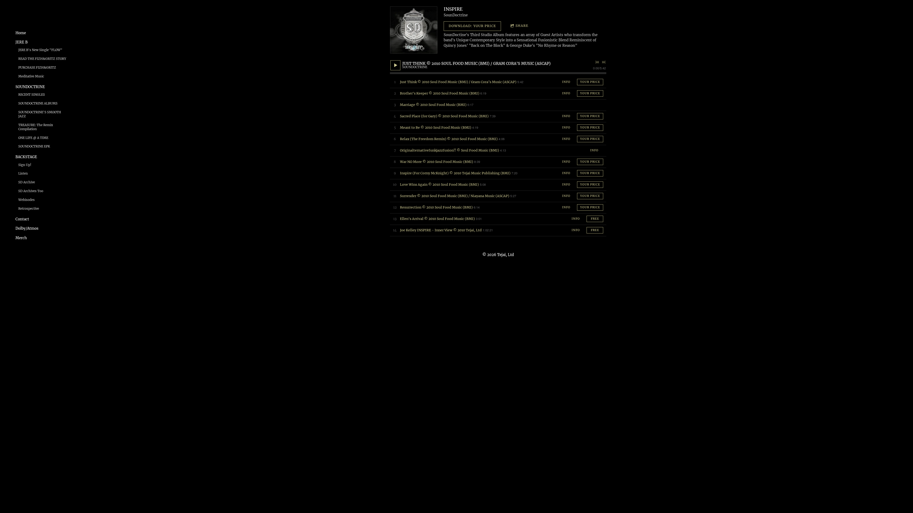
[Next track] (604, 62)
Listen (23, 173)
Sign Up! (24, 165)
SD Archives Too (30, 191)
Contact (22, 219)
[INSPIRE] (413, 30)
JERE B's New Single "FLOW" (40, 50)
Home (20, 33)
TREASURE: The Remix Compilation (35, 127)
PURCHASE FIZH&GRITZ (37, 68)
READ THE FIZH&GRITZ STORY (42, 59)
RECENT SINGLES (31, 95)
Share (521, 26)
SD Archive (26, 182)
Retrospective (28, 209)
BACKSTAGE (26, 157)
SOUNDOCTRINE (30, 87)
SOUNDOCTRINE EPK (34, 146)
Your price (590, 82)
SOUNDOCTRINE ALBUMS (38, 103)
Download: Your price (472, 26)
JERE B (21, 42)
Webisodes (26, 200)
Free (595, 218)
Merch (21, 238)
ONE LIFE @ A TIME (33, 138)
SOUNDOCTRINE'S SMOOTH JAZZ (39, 114)
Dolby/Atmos (27, 228)
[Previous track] (597, 62)
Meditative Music (31, 76)
